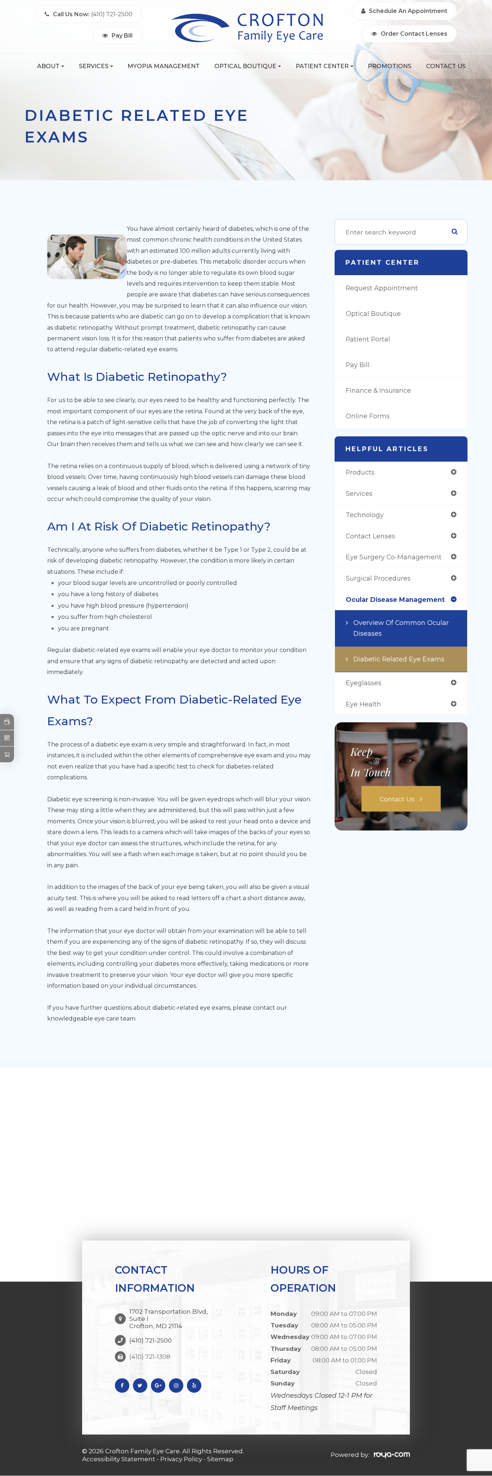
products (360, 472)
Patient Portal (368, 339)
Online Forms (368, 416)
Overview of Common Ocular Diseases (401, 628)
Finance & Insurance (378, 390)
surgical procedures (378, 578)
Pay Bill (358, 365)
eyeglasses (363, 683)
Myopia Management (164, 66)
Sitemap (220, 1459)
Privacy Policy (181, 1459)
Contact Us (446, 66)
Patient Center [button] (322, 66)
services (359, 493)
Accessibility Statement (118, 1459)
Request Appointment (382, 288)
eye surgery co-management (394, 557)
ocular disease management (395, 599)
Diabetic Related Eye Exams (398, 659)
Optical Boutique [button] (245, 66)
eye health (363, 704)
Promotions (389, 66)
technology (365, 515)
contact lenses (370, 536)
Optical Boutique (373, 313)
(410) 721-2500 (150, 1340)
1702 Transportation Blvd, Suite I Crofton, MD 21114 (168, 1319)
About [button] (48, 66)
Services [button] (93, 66)
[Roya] (392, 1454)
